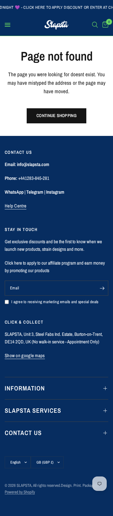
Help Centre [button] (15, 205)
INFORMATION (25, 388)
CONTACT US (23, 432)
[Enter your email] (102, 288)
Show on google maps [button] (25, 355)
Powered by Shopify (20, 492)
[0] (104, 25)
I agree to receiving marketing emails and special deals (54, 301)
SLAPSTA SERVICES (33, 410)
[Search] (95, 25)
